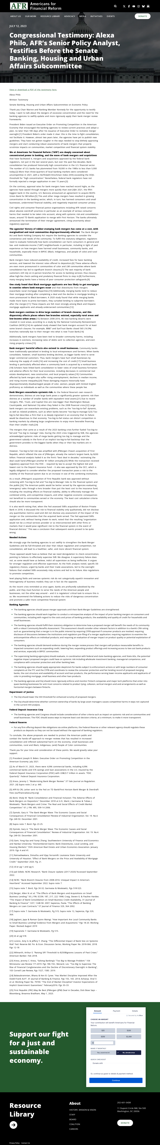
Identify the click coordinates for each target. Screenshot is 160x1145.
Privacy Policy (14, 1143)
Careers (73, 1129)
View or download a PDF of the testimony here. (33, 89)
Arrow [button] (13, 1125)
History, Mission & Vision (82, 1109)
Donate (142, 16)
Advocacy (69, 16)
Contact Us (25, 1143)
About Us (15, 16)
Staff (72, 1114)
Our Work (30, 16)
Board (72, 1119)
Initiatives (96, 16)
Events (111, 16)
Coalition (74, 1124)
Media (82, 16)
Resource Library (50, 16)
